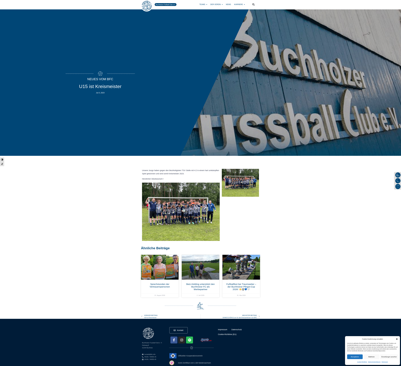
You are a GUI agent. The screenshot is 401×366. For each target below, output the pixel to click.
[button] (397, 339)
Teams (202, 4)
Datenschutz (236, 330)
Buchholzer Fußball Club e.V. (165, 4)
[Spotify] (189, 340)
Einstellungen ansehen (389, 357)
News (228, 4)
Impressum (385, 362)
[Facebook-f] (173, 340)
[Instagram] (181, 340)
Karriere (238, 4)
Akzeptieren (355, 357)
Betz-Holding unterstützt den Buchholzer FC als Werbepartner (200, 287)
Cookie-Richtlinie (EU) (227, 334)
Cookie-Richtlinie (362, 362)
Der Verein (215, 4)
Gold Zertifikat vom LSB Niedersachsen (194, 363)
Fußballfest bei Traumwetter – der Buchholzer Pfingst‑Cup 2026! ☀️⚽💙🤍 (241, 287)
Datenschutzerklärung (374, 362)
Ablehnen (371, 357)
